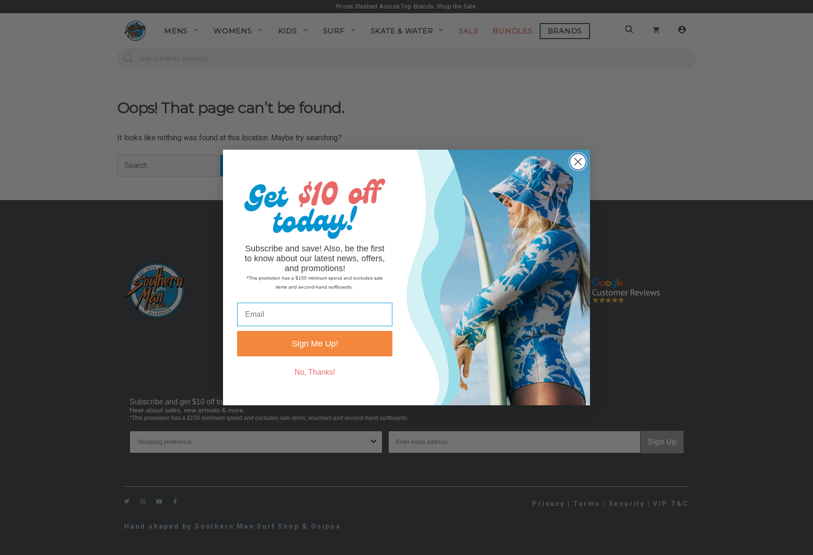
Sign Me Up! (315, 343)
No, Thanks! (315, 372)
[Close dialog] (578, 161)
